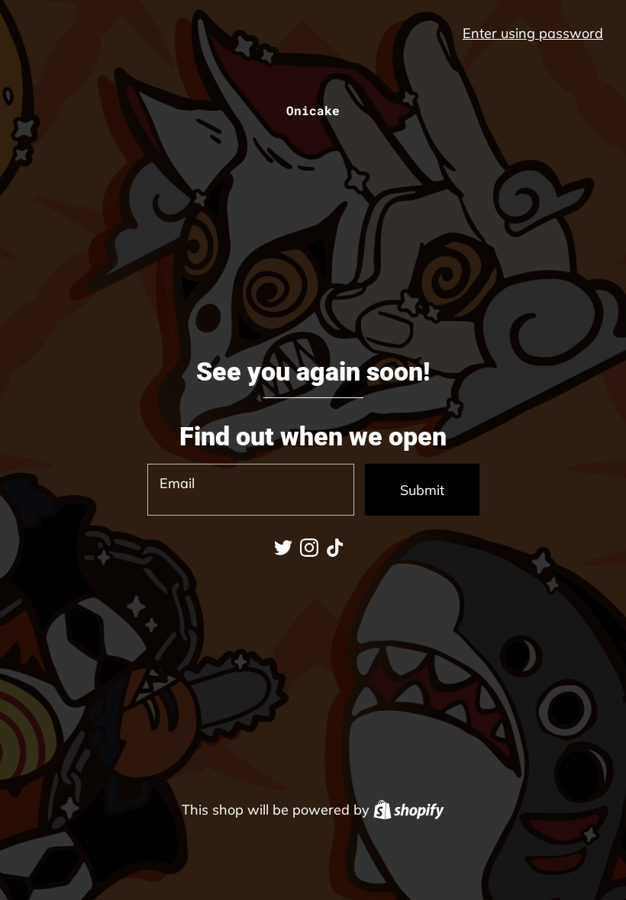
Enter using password (533, 33)
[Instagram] (309, 547)
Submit (422, 490)
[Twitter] (283, 547)
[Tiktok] (335, 547)
